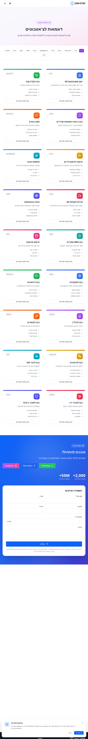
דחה (70, 733)
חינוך (44, 55)
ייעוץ (76, 51)
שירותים (7, 51)
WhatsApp (46, 465)
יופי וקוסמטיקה (44, 51)
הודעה (80, 527)
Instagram (9, 465)
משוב (21, 51)
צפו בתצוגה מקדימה (65, 101)
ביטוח (59, 51)
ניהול (14, 51)
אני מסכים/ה (78, 733)
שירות (34, 51)
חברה (41, 496)
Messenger (27, 465)
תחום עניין (78, 517)
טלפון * (79, 506)
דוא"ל (41, 506)
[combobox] (44, 521)
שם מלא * (78, 496)
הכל (81, 51)
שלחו (42, 544)
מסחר (28, 51)
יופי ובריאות (68, 51)
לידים (53, 51)
